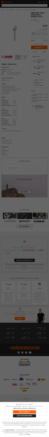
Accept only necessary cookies (24, 416)
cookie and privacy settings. (24, 408)
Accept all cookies (23, 412)
